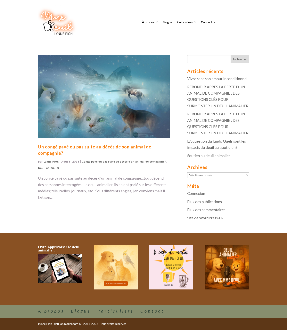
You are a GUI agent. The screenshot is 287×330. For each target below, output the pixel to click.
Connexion (196, 193)
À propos (148, 22)
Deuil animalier (49, 167)
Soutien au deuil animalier (208, 155)
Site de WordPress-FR (205, 218)
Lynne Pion (51, 161)
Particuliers (184, 22)
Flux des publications (204, 201)
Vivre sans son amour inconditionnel (217, 78)
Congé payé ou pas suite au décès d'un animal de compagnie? (124, 161)
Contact (206, 22)
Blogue (167, 22)
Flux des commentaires (206, 209)
